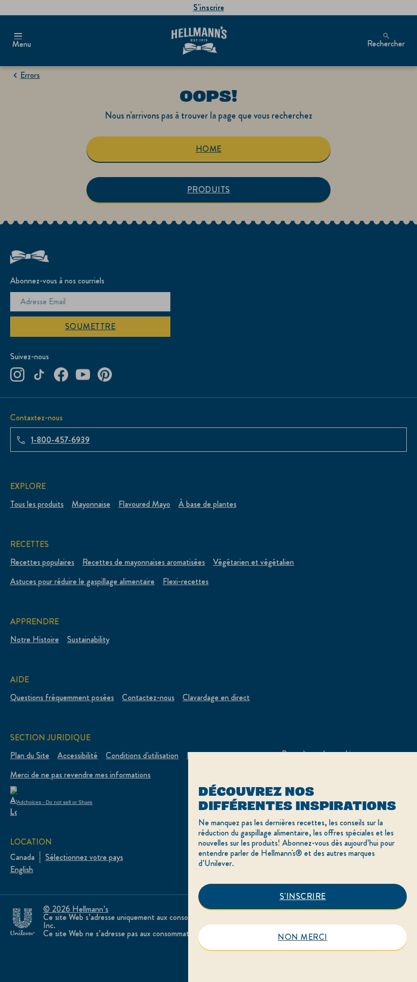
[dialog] (302, 867)
